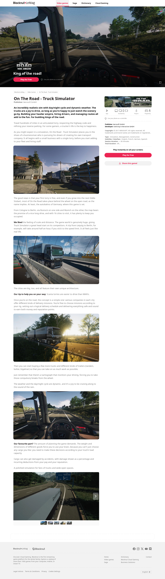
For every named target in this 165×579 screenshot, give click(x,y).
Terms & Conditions (32, 571)
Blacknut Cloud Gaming (130, 560)
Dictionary (86, 3)
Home (106, 557)
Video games (62, 3)
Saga (75, 3)
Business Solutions (128, 562)
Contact (149, 557)
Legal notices (18, 571)
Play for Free (26, 79)
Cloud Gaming (101, 3)
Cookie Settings (54, 571)
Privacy (44, 571)
